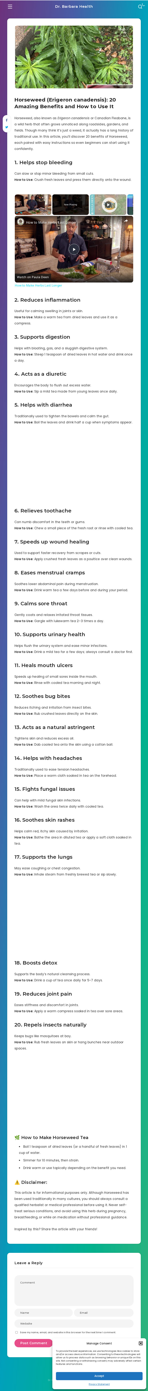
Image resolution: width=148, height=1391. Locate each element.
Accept (99, 1376)
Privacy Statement (99, 1384)
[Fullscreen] (49, 213)
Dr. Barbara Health (74, 6)
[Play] (17, 213)
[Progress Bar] (33, 210)
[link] (20, 221)
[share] (126, 220)
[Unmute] (21, 213)
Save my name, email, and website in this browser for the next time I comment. (68, 1332)
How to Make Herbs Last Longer (51, 222)
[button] (141, 1343)
